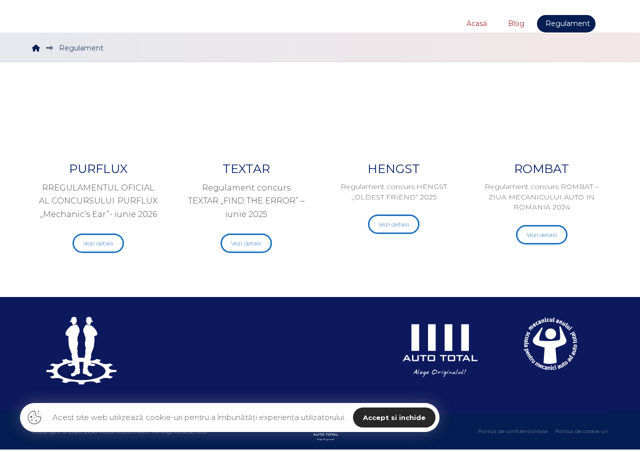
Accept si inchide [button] (394, 418)
